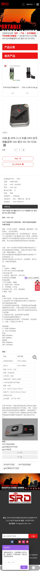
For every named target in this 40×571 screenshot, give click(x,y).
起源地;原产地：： (10, 179)
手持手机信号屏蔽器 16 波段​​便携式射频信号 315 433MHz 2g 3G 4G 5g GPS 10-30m (12, 87)
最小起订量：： (9, 190)
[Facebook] (12, 542)
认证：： (7, 184)
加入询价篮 (16, 164)
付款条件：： (8, 199)
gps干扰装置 (6, 449)
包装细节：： (8, 196)
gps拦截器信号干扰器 (9, 447)
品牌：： (7, 182)
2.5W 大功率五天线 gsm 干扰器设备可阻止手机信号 (31, 87)
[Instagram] (23, 542)
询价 (16, 158)
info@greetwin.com (23, 523)
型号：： (7, 187)
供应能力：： (8, 202)
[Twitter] (16, 542)
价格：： (7, 193)
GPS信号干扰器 (9, 464)
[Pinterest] (27, 542)
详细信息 (7, 207)
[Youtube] (19, 542)
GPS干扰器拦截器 (8, 444)
